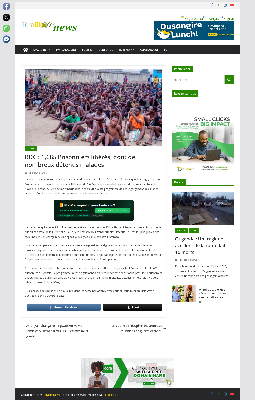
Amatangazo (149, 50)
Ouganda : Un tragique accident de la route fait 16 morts (200, 245)
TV (165, 50)
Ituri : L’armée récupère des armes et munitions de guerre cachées (135, 328)
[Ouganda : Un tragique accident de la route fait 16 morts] (203, 208)
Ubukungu (106, 50)
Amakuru (39, 50)
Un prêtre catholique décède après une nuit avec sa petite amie (213, 293)
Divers (194, 230)
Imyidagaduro (66, 50)
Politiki (87, 50)
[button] (48, 49)
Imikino (124, 50)
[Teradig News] (25, 49)
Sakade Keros (39, 172)
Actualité (31, 148)
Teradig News (190, 259)
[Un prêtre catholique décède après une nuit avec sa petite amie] (184, 295)
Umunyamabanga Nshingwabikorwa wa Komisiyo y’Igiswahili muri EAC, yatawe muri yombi (57, 331)
